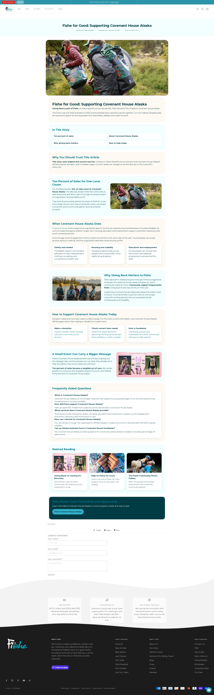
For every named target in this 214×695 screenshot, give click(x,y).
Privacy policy (75, 688)
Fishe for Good (155, 652)
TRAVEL (20, 2)
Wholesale (199, 664)
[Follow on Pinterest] (18, 680)
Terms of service (86, 688)
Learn (60, 9)
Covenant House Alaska (62, 228)
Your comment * (55, 559)
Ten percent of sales (64, 136)
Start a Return (201, 656)
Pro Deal (198, 672)
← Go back (50, 524)
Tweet (98, 530)
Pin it (118, 530)
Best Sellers (120, 652)
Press (151, 664)
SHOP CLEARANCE (8, 2)
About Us (153, 644)
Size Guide (199, 652)
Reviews (153, 672)
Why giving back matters (66, 143)
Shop (28, 9)
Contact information (109, 688)
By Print (37, 9)
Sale (19, 9)
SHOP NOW (114, 2)
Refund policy (65, 688)
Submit (51, 575)
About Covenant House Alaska (123, 136)
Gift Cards (119, 660)
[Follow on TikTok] (30, 680)
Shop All (119, 644)
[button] (209, 690)
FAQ (196, 648)
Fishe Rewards (121, 664)
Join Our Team (121, 672)
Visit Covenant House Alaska (68, 512)
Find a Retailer (201, 660)
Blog (151, 660)
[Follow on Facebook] (6, 680)
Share (108, 530)
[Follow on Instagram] (12, 680)
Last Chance (120, 656)
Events (152, 668)
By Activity (49, 9)
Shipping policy (97, 688)
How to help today (118, 143)
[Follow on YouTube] (24, 680)
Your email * (53, 549)
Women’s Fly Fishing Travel (161, 656)
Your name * (53, 539)
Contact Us (199, 644)
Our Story (153, 648)
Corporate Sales (202, 668)
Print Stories (120, 668)
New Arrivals (120, 648)
